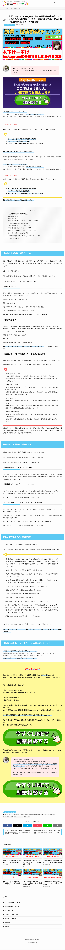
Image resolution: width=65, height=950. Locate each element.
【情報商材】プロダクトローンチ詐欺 (21, 228)
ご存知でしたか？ (13, 238)
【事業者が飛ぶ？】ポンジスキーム (20, 225)
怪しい (6, 814)
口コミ (10, 814)
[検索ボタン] (54, 3)
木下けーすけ (6, 816)
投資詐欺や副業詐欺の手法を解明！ (19, 223)
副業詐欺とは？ (15, 216)
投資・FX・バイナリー (12, 906)
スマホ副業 (16, 814)
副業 (12, 816)
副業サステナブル (18, 816)
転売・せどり (9, 922)
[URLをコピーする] (57, 825)
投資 (29, 816)
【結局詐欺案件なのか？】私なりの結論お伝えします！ (25, 236)
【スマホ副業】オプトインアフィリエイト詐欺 (23, 230)
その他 (7, 926)
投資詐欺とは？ (15, 218)
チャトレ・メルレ (10, 918)
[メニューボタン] (61, 3)
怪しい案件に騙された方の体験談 (18, 233)
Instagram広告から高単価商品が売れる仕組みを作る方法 (33, 814)
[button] (7, 825)
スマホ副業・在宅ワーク (10, 24)
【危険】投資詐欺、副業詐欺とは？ (19, 214)
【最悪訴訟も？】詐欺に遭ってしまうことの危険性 (24, 220)
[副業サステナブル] (15, 3)
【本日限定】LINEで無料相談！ (32, 939)
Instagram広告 (51, 814)
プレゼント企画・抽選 (12, 914)
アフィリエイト (9, 910)
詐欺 (25, 816)
